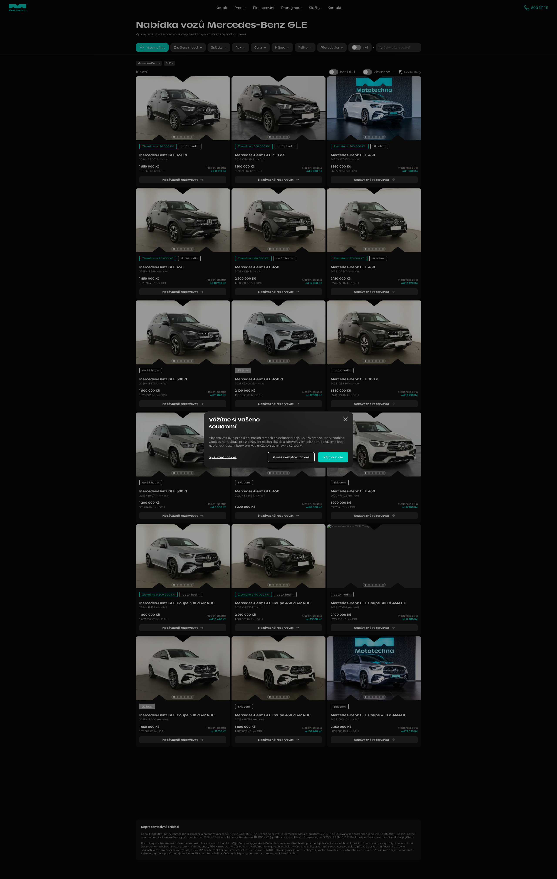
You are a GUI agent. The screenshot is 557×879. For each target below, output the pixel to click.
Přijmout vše (333, 457)
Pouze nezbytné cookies (291, 457)
